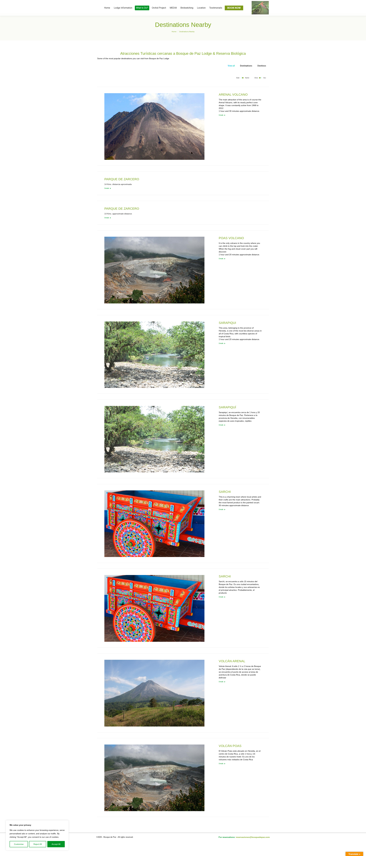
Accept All (56, 844)
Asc (264, 78)
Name (247, 78)
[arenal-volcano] (154, 693)
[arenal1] (154, 126)
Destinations (246, 66)
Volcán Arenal (232, 661)
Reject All (37, 844)
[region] (37, 835)
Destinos (261, 66)
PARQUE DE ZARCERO (121, 179)
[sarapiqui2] (154, 354)
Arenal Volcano (233, 94)
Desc (256, 78)
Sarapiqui (227, 323)
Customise (19, 844)
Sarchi (225, 492)
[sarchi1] (154, 523)
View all (231, 66)
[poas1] (154, 270)
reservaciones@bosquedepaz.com (253, 837)
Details (221, 115)
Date (237, 78)
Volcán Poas (230, 746)
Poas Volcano (231, 238)
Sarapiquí (227, 407)
